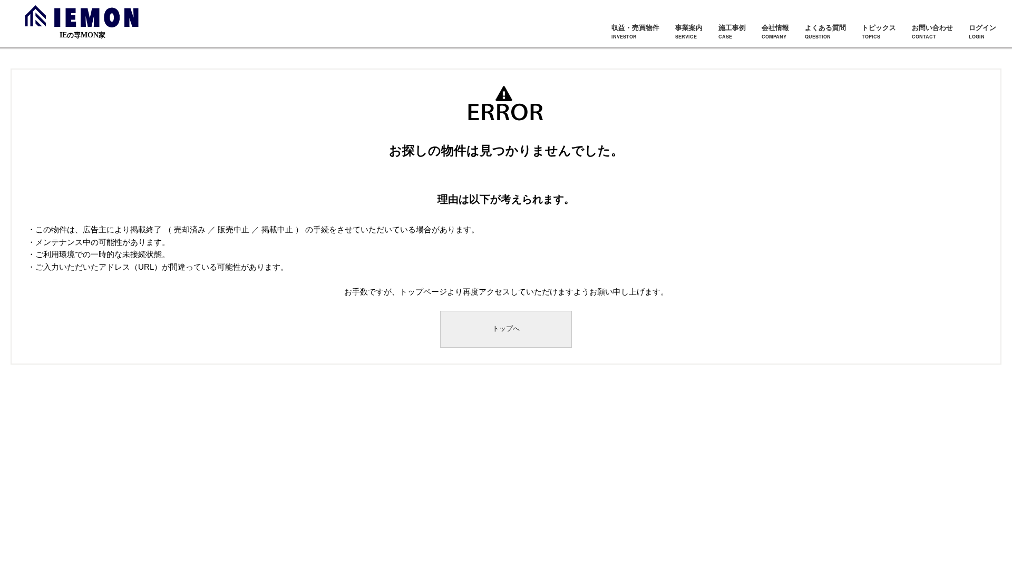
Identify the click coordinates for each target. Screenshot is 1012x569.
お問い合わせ (932, 31)
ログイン (982, 31)
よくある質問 (825, 31)
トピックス (879, 31)
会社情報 (775, 31)
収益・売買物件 (635, 31)
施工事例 (732, 31)
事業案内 (689, 31)
